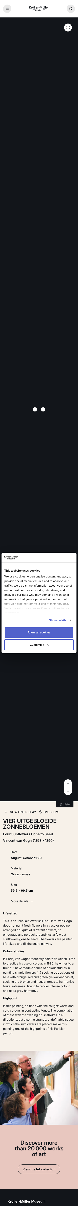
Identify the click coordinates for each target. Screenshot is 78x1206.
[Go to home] (39, 8)
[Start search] (71, 9)
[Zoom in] (68, 783)
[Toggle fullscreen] (68, 27)
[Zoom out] (68, 791)
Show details (57, 620)
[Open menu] (7, 9)
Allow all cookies (39, 632)
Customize (37, 644)
